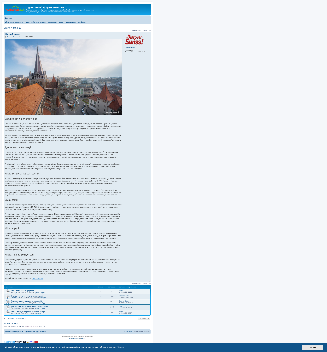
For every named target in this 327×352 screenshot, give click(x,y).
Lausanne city (37, 278)
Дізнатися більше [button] (115, 347)
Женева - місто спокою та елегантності (27, 296)
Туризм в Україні (39, 292)
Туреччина (37, 313)
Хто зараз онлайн (11, 324)
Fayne (15, 292)
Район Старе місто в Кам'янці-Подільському (29, 306)
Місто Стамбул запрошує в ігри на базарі (28, 312)
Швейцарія (42, 297)
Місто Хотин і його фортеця (22, 291)
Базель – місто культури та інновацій (26, 301)
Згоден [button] (313, 347)
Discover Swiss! (130, 47)
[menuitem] (9, 18)
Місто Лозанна (12, 27)
